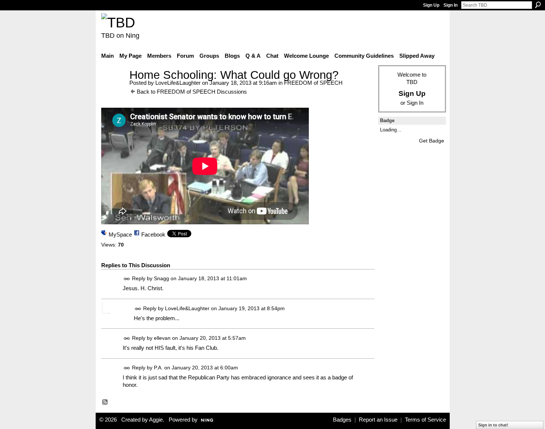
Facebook (153, 234)
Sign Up (431, 5)
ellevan (162, 338)
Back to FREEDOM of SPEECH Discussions (192, 91)
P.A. (158, 368)
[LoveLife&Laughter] (113, 88)
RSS (105, 402)
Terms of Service (425, 420)
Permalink (127, 278)
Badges (342, 420)
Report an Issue (378, 420)
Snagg (161, 279)
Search (538, 4)
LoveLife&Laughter (178, 83)
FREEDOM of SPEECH (313, 83)
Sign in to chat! (493, 425)
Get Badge (431, 141)
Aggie (156, 420)
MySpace (120, 234)
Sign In (450, 5)
